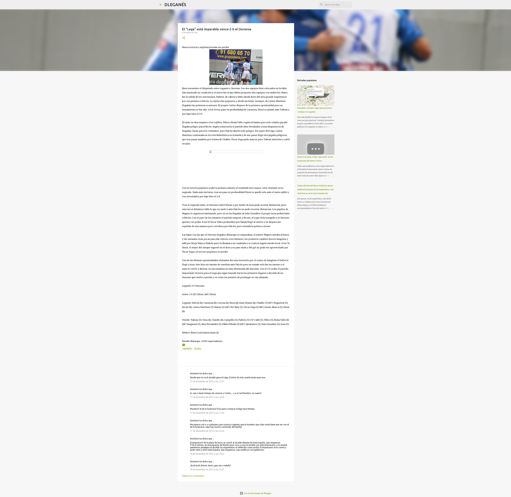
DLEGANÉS (175, 4)
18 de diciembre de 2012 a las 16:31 (207, 469)
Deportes (187, 349)
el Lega (198, 349)
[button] (183, 38)
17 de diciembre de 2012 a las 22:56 (207, 431)
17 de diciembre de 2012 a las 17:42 (207, 413)
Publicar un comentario (193, 476)
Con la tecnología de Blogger (257, 493)
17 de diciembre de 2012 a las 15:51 (207, 381)
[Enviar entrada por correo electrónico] (183, 346)
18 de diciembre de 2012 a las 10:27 (207, 454)
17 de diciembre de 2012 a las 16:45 (207, 397)
